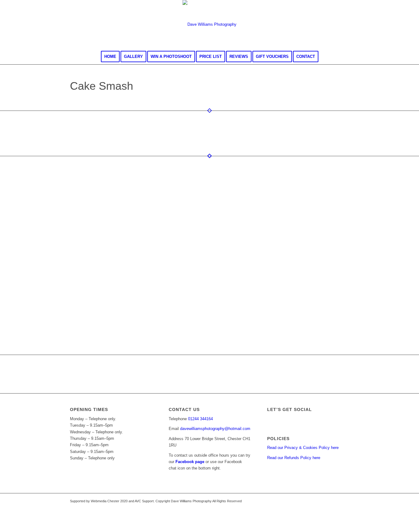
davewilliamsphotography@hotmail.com (215, 428)
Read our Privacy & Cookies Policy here (303, 447)
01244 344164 (200, 419)
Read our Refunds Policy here (293, 457)
